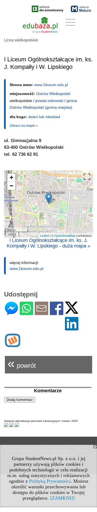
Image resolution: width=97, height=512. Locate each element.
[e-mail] (41, 312)
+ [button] (11, 177)
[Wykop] (12, 344)
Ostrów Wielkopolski (53, 93)
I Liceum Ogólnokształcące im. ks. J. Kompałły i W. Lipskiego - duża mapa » (48, 243)
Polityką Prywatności (50, 481)
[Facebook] (56, 312)
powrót (22, 363)
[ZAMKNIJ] (62, 498)
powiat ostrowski (49, 100)
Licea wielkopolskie (21, 40)
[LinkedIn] (71, 328)
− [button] (11, 185)
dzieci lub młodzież (44, 117)
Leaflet (44, 235)
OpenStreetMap (64, 235)
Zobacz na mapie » (24, 126)
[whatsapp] (26, 312)
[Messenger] (11, 312)
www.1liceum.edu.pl (51, 85)
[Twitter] (71, 311)
